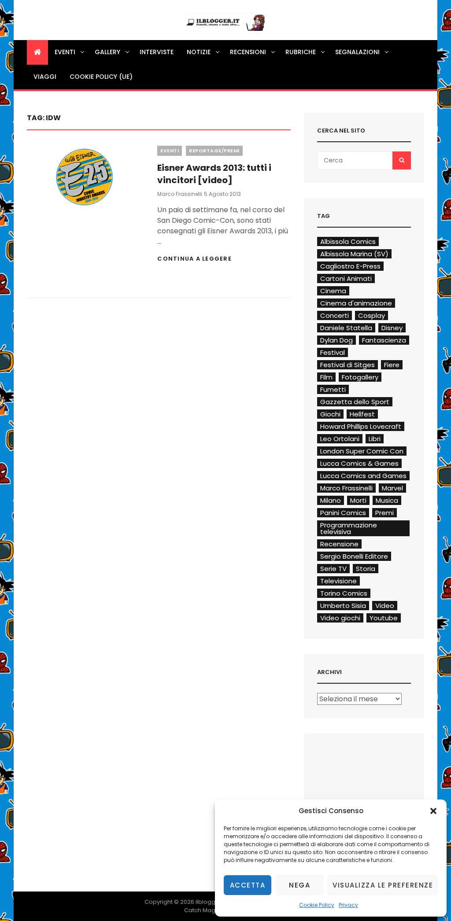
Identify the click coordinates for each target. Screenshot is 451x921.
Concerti (334, 315)
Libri (375, 438)
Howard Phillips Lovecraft (360, 426)
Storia (365, 568)
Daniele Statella (346, 327)
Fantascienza (384, 340)
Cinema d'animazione (356, 303)
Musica (387, 500)
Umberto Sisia (343, 605)
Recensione (339, 544)
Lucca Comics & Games (359, 463)
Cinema (333, 290)
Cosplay (371, 315)
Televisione (338, 581)
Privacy (348, 905)
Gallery (107, 52)
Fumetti (333, 389)
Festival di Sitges (347, 364)
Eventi (65, 52)
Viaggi (44, 76)
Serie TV (333, 568)
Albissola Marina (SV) (354, 253)
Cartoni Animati (346, 278)
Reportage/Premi (214, 150)
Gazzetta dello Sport (354, 401)
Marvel (392, 488)
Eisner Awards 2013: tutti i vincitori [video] (214, 174)
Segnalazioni (357, 52)
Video (384, 605)
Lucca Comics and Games (363, 475)
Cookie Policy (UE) (101, 76)
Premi (384, 512)
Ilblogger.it (211, 902)
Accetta (248, 885)
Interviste (157, 52)
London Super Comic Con (361, 451)
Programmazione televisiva (348, 528)
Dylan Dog (336, 340)
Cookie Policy (316, 905)
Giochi (330, 414)
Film (326, 377)
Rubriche (300, 52)
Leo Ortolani (339, 438)
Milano (330, 500)
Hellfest (362, 414)
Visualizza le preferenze (383, 885)
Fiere (391, 364)
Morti (358, 500)
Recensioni (248, 52)
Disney (392, 327)
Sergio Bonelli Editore (354, 556)
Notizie (199, 52)
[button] (433, 811)
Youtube (384, 618)
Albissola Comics (348, 241)
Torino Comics (343, 593)
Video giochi (340, 618)
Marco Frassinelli (179, 194)
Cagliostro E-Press (350, 266)
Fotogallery (360, 377)
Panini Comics (343, 512)
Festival (332, 352)
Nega (299, 885)
